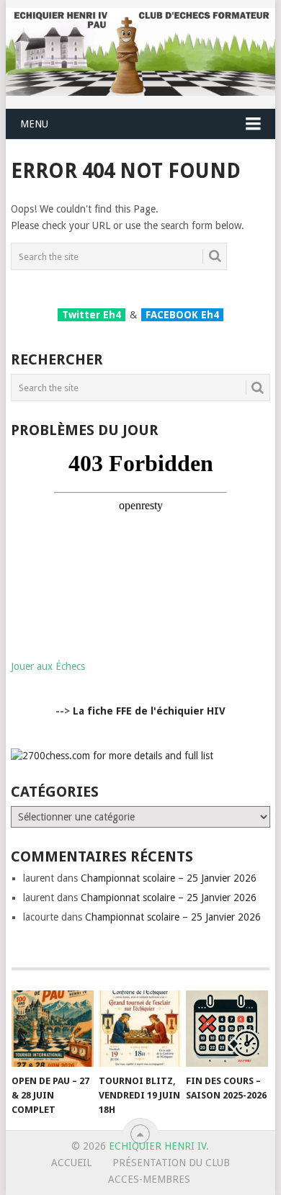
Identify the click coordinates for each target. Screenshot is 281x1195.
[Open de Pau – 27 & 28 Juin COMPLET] (53, 1028)
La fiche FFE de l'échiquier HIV (149, 711)
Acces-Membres (149, 1179)
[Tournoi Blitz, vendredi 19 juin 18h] (140, 1028)
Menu (34, 124)
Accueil (71, 1162)
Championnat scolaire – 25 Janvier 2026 (169, 878)
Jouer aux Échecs (48, 666)
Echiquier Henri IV (157, 1146)
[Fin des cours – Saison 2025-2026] (227, 1028)
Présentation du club (171, 1162)
